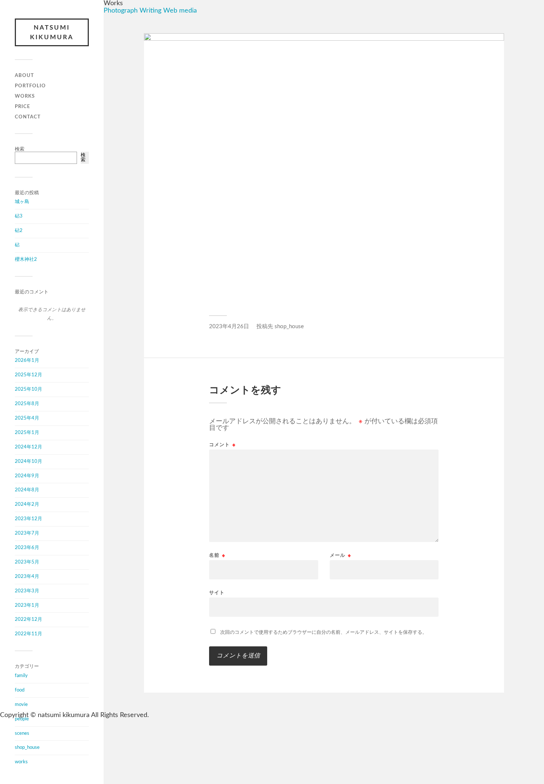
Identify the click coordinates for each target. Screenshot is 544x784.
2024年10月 (28, 461)
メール (340, 555)
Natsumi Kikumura (52, 32)
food (19, 690)
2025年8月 (27, 403)
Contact (28, 117)
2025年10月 (28, 389)
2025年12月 (28, 375)
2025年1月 (27, 432)
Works (25, 96)
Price (22, 106)
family (21, 675)
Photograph (121, 10)
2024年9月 (27, 476)
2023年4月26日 (229, 326)
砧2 (19, 230)
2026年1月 (27, 360)
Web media (180, 10)
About (24, 75)
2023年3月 (27, 591)
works (21, 762)
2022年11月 (28, 634)
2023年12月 (28, 519)
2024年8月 (27, 490)
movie (21, 704)
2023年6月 (27, 547)
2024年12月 (28, 447)
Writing (150, 10)
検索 (19, 149)
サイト (217, 592)
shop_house (27, 747)
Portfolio (30, 86)
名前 (217, 555)
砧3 (19, 216)
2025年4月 (27, 418)
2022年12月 (28, 619)
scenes (22, 733)
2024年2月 (27, 504)
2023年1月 (27, 605)
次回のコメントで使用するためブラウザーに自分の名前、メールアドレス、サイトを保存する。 (323, 632)
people (22, 719)
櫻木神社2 (26, 259)
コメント (222, 445)
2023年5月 (27, 562)
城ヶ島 (22, 201)
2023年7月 (27, 533)
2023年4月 (27, 576)
